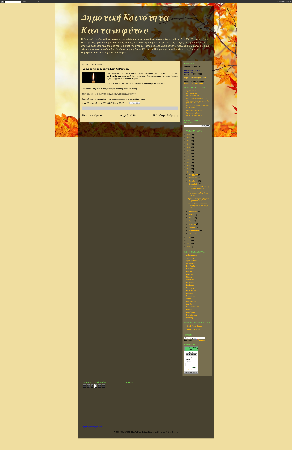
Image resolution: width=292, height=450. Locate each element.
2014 (189, 172)
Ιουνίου (192, 218)
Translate (202, 340)
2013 (189, 237)
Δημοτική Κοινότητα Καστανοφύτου (125, 23)
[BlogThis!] (133, 103)
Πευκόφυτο (190, 312)
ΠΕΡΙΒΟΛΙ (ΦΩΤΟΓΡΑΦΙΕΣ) (196, 98)
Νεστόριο (190, 304)
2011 (189, 243)
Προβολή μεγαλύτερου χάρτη (92, 427)
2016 (189, 166)
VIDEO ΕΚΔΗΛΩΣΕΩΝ (194, 115)
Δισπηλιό (190, 279)
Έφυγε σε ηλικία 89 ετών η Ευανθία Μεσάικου (198, 188)
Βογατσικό (190, 269)
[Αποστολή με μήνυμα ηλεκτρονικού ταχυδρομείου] (130, 103)
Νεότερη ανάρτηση (92, 115)
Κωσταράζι (190, 296)
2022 (189, 147)
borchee (161, 432)
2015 (189, 169)
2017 (189, 162)
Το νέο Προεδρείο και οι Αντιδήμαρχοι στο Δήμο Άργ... (198, 206)
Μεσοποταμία (191, 301)
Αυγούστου (193, 211)
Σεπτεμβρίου (194, 184)
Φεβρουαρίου (194, 230)
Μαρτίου (192, 227)
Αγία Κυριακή (191, 255)
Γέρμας (189, 277)
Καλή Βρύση (191, 290)
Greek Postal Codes (194, 326)
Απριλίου (192, 224)
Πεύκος (189, 309)
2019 (189, 156)
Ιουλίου (192, 215)
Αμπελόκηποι (191, 261)
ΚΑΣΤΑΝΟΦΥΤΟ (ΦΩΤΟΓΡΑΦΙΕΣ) (192, 94)
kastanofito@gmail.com (193, 83)
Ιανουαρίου (193, 233)
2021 (189, 150)
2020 (189, 153)
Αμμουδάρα (190, 258)
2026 (189, 135)
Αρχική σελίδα (128, 115)
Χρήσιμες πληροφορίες (194, 110)
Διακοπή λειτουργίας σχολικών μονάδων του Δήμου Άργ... (198, 194)
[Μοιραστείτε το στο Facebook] (137, 103)
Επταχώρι (190, 282)
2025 (189, 138)
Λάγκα (188, 299)
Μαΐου (191, 221)
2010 (189, 246)
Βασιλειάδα (190, 266)
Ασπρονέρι (190, 263)
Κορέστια (189, 293)
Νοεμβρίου (193, 178)
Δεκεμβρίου (193, 175)
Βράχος (189, 271)
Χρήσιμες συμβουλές (193, 113)
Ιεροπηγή (190, 288)
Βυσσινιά (189, 274)
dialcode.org (191, 370)
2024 (189, 141)
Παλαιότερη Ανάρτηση (165, 115)
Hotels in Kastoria (194, 329)
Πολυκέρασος (191, 315)
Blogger (175, 432)
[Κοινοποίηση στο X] (135, 103)
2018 (189, 159)
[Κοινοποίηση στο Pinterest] (139, 103)
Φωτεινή (189, 318)
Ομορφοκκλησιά (192, 307)
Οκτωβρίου (193, 181)
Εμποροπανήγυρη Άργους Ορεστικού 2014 (198, 200)
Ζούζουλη (190, 285)
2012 (189, 240)
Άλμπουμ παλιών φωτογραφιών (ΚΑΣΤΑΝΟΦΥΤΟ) (197, 102)
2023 (189, 144)
